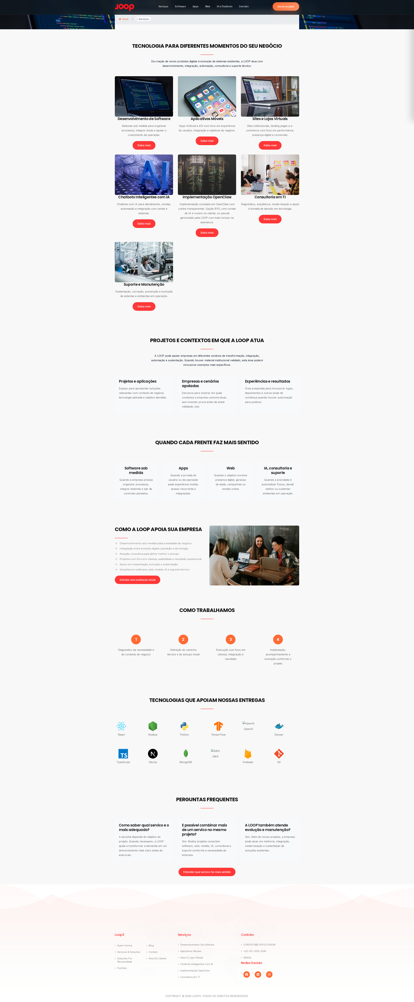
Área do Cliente (157, 958)
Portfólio (122, 968)
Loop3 (196, 996)
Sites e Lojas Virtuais (191, 957)
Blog (151, 945)
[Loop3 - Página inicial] (124, 7)
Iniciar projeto (286, 6)
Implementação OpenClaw (195, 970)
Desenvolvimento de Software (197, 944)
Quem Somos (124, 945)
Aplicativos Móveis (190, 951)
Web (207, 6)
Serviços (163, 6)
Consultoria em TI (190, 977)
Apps (195, 6)
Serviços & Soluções (128, 951)
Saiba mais (144, 145)
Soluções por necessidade (124, 960)
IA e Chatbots (224, 6)
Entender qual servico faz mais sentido (207, 872)
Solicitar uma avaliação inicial (137, 579)
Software (180, 6)
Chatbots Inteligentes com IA (196, 964)
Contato (243, 6)
